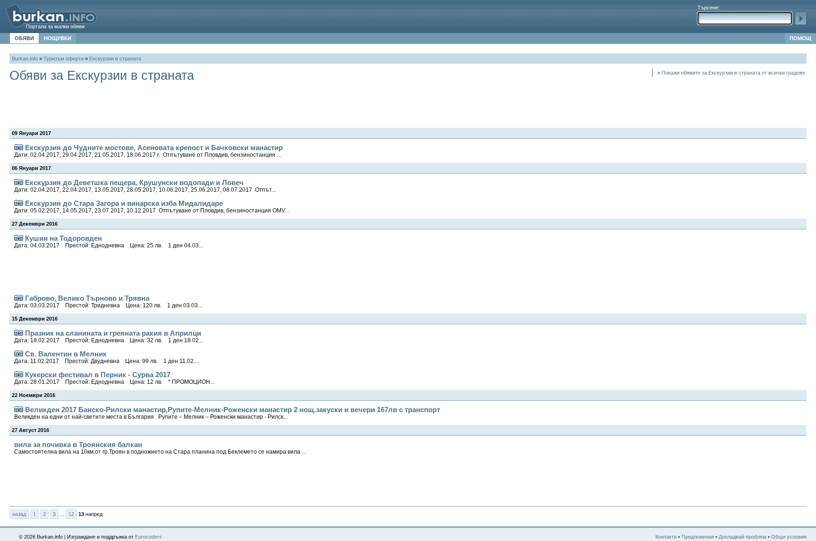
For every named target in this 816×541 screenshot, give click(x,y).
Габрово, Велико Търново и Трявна (108, 301)
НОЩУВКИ (57, 38)
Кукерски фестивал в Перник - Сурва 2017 (114, 378)
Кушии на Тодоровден (108, 241)
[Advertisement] (181, 104)
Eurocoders (148, 537)
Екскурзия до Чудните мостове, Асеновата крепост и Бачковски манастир (148, 151)
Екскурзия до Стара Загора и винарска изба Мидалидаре (151, 206)
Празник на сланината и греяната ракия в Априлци (108, 336)
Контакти (666, 537)
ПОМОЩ (800, 38)
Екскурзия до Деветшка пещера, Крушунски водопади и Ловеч (145, 185)
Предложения (697, 537)
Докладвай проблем (742, 537)
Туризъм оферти (63, 58)
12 (71, 514)
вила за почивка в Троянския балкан (160, 447)
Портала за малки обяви (55, 26)
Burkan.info (25, 58)
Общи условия (789, 537)
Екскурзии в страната (115, 58)
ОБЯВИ (24, 38)
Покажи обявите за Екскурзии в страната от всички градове (731, 73)
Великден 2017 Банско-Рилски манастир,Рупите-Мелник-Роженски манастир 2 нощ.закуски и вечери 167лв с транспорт (227, 413)
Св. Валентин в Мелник (106, 357)
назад (19, 514)
